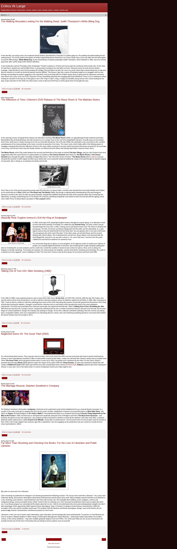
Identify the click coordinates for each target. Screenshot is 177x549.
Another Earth (71, 365)
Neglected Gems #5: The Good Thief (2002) (25, 333)
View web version (53, 543)
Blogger (57, 547)
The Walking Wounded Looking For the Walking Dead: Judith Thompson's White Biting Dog (50, 21)
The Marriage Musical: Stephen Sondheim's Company (30, 385)
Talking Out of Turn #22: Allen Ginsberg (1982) (26, 270)
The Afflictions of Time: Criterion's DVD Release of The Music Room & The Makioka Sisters (50, 99)
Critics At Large (13, 6)
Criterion (94, 157)
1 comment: (25, 529)
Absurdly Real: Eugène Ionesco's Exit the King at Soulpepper (34, 217)
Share (4, 92)
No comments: (26, 89)
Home (54, 539)
